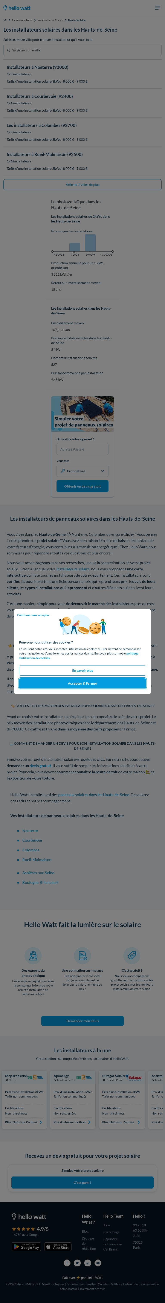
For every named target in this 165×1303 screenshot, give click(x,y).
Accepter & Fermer (82, 683)
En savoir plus (82, 670)
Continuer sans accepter (33, 615)
